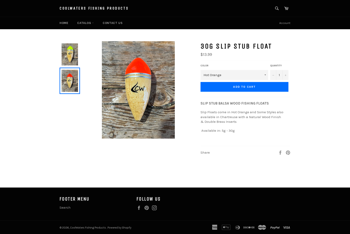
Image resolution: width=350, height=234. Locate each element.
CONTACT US (113, 23)
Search (65, 207)
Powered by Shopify (119, 227)
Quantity (276, 65)
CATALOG (84, 23)
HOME (64, 23)
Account (284, 23)
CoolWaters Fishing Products (94, 8)
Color (204, 65)
